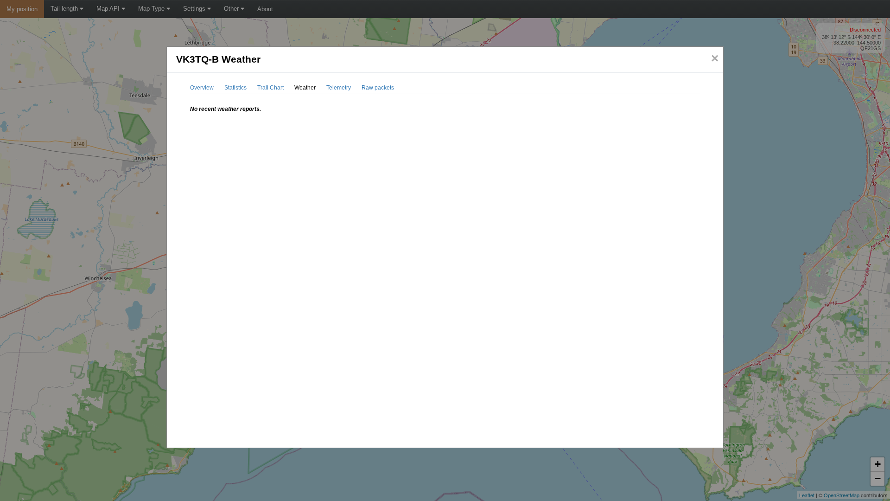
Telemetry (338, 87)
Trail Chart (270, 87)
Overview (202, 87)
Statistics (235, 87)
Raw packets (378, 87)
